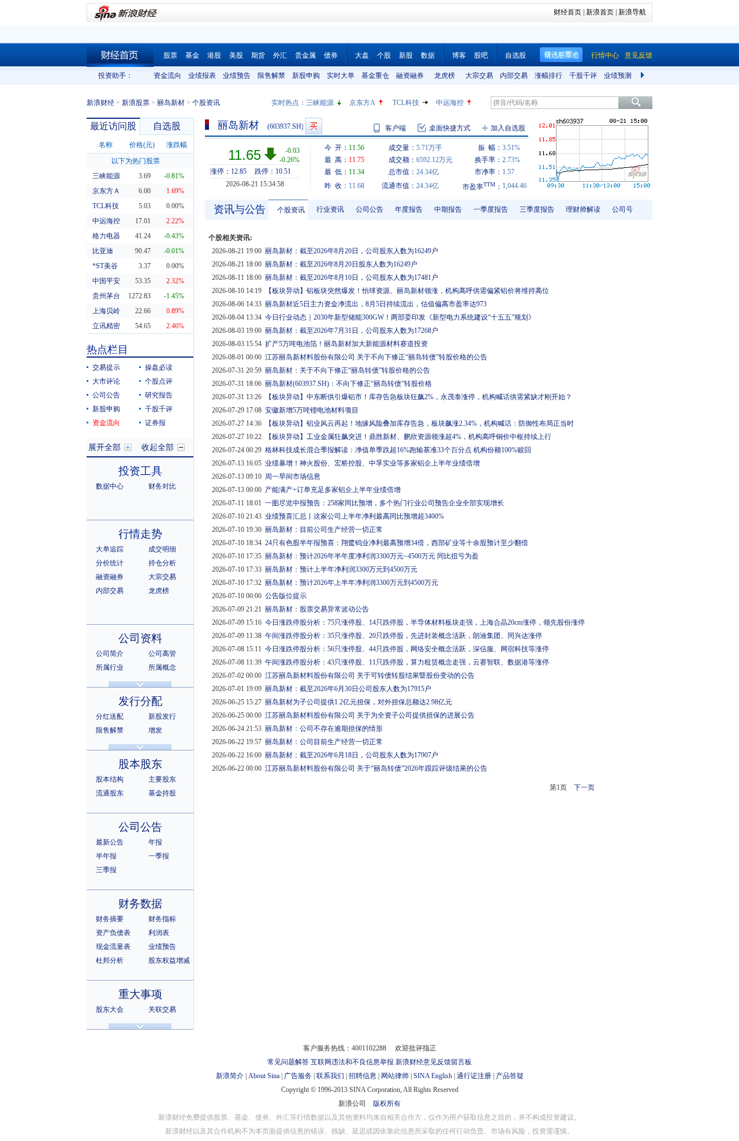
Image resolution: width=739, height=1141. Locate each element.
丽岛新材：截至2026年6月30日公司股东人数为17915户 (348, 689)
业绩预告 (237, 76)
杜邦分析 (110, 960)
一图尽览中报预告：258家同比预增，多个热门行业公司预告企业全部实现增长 (384, 503)
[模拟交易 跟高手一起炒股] (313, 126)
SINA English (432, 1076)
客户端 (395, 128)
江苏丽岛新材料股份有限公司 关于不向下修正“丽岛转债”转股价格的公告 (376, 357)
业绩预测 (618, 76)
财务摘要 (110, 919)
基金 (192, 55)
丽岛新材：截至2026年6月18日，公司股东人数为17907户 (351, 755)
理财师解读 (583, 209)
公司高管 (162, 654)
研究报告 (159, 395)
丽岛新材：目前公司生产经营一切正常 (324, 530)
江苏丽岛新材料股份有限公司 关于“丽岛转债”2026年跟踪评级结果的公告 (376, 768)
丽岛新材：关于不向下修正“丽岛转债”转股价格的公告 (347, 370)
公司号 (622, 209)
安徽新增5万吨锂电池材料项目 (312, 410)
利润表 (158, 933)
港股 (214, 55)
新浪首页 (600, 12)
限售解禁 (271, 76)
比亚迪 (102, 251)
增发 (155, 730)
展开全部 (104, 447)
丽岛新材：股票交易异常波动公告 (317, 609)
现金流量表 (113, 947)
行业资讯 (330, 209)
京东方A (362, 103)
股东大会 (110, 1009)
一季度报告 (490, 209)
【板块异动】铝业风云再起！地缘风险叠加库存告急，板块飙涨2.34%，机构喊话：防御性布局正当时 (419, 423)
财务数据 (140, 904)
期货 (258, 55)
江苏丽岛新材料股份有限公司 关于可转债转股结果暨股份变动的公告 (370, 675)
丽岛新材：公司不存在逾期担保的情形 (324, 729)
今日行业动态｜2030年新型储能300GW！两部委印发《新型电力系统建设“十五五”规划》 (400, 317)
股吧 (481, 55)
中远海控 (450, 103)
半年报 (106, 856)
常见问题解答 (288, 1062)
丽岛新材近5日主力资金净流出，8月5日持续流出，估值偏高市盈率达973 (376, 304)
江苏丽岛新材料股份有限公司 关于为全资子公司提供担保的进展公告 (370, 715)
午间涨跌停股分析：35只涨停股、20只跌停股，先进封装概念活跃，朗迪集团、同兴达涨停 (403, 636)
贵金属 (305, 55)
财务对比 (162, 486)
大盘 (362, 55)
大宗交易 (479, 76)
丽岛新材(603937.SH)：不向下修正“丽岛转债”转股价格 (348, 384)
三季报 (106, 870)
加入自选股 (508, 128)
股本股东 (140, 764)
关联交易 (162, 1009)
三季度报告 (537, 209)
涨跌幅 (176, 145)
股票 (170, 55)
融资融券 (410, 76)
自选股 (515, 55)
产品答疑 (510, 1076)
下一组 (643, 75)
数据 (428, 55)
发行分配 (140, 701)
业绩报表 (202, 76)
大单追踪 (110, 549)
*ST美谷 (105, 266)
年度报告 (409, 209)
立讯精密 (106, 326)
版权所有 (387, 1103)
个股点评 (159, 381)
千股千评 (583, 76)
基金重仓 (375, 76)
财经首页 (567, 12)
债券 (331, 55)
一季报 (158, 856)
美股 (236, 55)
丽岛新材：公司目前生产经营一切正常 (324, 742)
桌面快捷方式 (450, 128)
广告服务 (298, 1076)
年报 (155, 842)
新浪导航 (632, 12)
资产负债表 (113, 933)
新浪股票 (136, 103)
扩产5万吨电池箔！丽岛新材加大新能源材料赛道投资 (346, 344)
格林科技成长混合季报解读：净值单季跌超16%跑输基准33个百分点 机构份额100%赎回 (398, 450)
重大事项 (140, 994)
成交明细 (162, 549)
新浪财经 (100, 103)
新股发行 (162, 716)
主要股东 (162, 779)
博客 (459, 55)
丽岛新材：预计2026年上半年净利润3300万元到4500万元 (351, 583)
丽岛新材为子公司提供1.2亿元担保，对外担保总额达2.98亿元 (358, 702)
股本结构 (110, 779)
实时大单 (340, 76)
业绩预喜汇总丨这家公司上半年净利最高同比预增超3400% (354, 516)
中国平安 (106, 281)
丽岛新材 (171, 103)
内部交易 (514, 76)
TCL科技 (406, 103)
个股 (384, 55)
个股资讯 (291, 210)
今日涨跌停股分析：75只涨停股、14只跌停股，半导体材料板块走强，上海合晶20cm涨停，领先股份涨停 (425, 622)
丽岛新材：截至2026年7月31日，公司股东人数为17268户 (351, 330)
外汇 (280, 55)
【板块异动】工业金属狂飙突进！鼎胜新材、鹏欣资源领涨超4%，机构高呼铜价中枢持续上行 (408, 437)
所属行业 (110, 667)
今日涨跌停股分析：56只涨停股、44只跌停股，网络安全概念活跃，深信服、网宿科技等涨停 (407, 649)
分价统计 (110, 563)
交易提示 (106, 367)
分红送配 (110, 716)
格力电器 (106, 236)
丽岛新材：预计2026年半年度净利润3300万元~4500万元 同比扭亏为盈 (372, 556)
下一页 (584, 787)
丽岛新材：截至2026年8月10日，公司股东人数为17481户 (351, 277)
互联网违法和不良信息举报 (352, 1062)
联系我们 (330, 1076)
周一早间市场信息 (292, 476)
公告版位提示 (286, 596)
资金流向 (167, 76)
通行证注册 (474, 1076)
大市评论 (106, 381)
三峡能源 (320, 103)
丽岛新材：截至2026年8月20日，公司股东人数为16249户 (351, 251)
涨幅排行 (548, 76)
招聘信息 (362, 1076)
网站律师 (395, 1076)
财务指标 (162, 919)
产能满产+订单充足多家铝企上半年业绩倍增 (333, 490)
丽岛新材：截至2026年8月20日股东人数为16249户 (341, 264)
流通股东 (110, 793)
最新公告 (110, 842)
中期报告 (448, 209)
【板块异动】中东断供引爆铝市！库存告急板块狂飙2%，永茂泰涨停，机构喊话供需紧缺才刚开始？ (418, 397)
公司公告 (106, 395)
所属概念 (162, 667)
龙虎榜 (444, 76)
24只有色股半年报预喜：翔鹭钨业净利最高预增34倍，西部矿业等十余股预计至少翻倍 (396, 543)
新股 (406, 55)
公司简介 (110, 654)
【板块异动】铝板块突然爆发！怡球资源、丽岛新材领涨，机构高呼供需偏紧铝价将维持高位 (407, 291)
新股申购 (306, 76)
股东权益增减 (169, 960)
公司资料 (140, 638)
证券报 (155, 423)
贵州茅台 (106, 296)
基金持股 (162, 793)
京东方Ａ (106, 191)
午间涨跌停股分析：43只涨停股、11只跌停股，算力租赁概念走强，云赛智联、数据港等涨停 (407, 662)
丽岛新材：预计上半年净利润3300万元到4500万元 (341, 569)
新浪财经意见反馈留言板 (433, 1062)
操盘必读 (159, 367)
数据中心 (110, 486)
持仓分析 (162, 563)
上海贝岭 (106, 311)
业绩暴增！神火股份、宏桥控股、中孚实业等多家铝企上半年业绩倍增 (372, 463)
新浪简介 (230, 1076)
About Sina (263, 1076)
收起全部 (157, 447)
